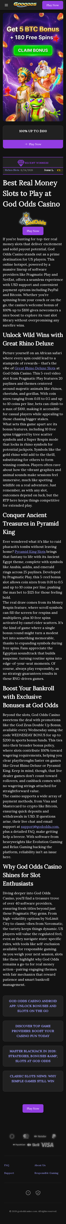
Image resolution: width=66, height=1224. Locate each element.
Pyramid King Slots (30, 551)
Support (9, 1173)
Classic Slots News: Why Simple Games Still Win (33, 1078)
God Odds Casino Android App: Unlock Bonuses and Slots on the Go (33, 1006)
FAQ (6, 1165)
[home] (26, 7)
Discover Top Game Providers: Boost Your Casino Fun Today (33, 1031)
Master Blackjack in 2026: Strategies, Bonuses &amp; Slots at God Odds (33, 1056)
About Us (40, 1165)
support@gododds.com (40, 826)
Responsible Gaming (46, 1173)
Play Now (52, 5)
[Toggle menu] (6, 5)
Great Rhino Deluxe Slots (35, 368)
